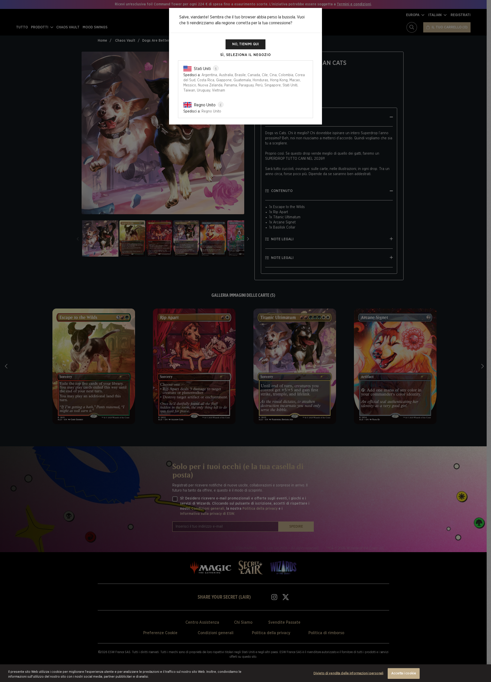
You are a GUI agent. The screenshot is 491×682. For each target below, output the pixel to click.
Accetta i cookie (403, 673)
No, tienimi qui (245, 44)
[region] (245, 673)
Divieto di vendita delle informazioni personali (348, 673)
